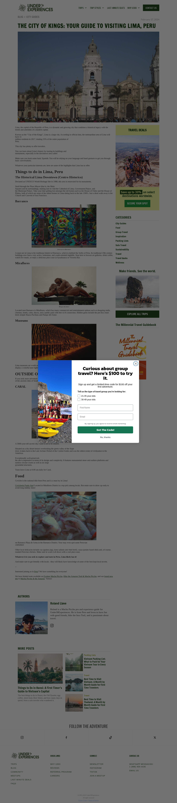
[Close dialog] (135, 363)
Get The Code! (105, 430)
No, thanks (105, 437)
